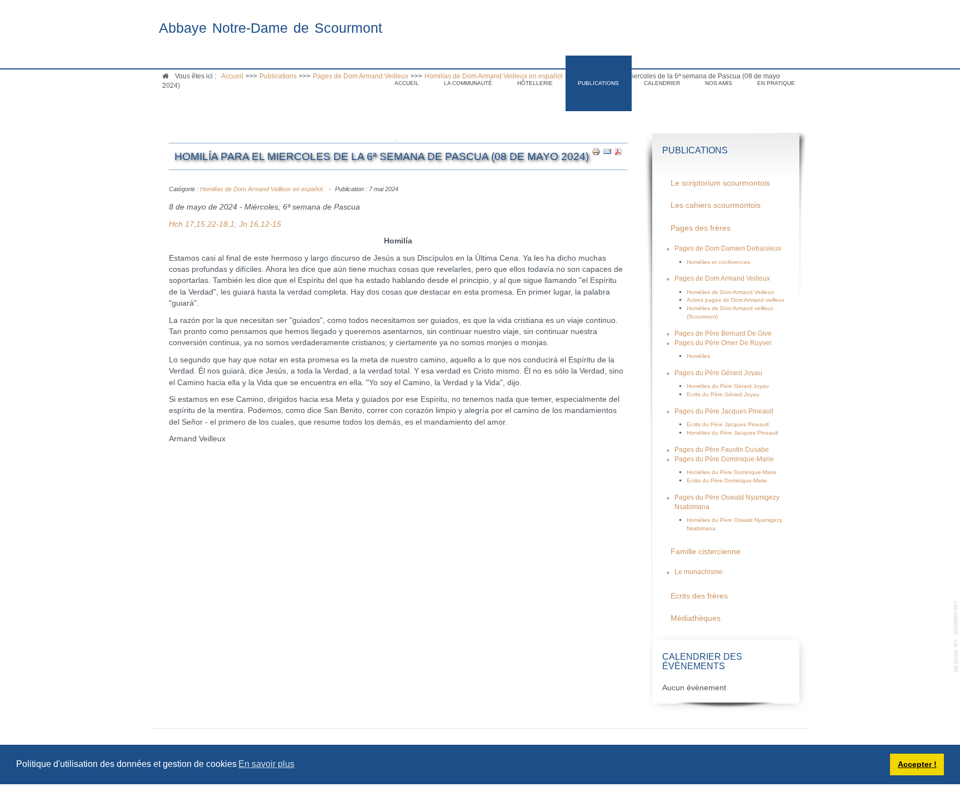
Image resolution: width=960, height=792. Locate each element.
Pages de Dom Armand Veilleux (722, 278)
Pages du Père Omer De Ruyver (723, 343)
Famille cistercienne (706, 551)
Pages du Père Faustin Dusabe (721, 449)
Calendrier (662, 83)
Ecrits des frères (699, 596)
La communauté (468, 83)
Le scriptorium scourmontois (720, 183)
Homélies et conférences (718, 262)
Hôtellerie (535, 83)
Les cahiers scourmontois (716, 205)
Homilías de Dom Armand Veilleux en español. (262, 189)
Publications (598, 83)
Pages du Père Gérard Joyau (718, 373)
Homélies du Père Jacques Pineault (732, 433)
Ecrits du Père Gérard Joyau (723, 394)
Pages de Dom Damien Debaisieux (727, 248)
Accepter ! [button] (917, 764)
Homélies (698, 356)
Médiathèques (696, 618)
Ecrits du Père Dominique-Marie (727, 480)
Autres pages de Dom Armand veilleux (735, 300)
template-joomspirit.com (956, 636)
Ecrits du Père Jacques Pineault (728, 424)
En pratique (776, 83)
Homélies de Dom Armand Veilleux (730, 292)
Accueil (406, 83)
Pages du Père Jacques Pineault (723, 411)
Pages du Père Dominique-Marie (724, 459)
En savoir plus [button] (266, 764)
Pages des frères (701, 228)
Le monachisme (698, 572)
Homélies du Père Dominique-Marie (732, 472)
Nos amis (718, 83)
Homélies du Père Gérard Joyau (728, 386)
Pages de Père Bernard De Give (723, 333)
